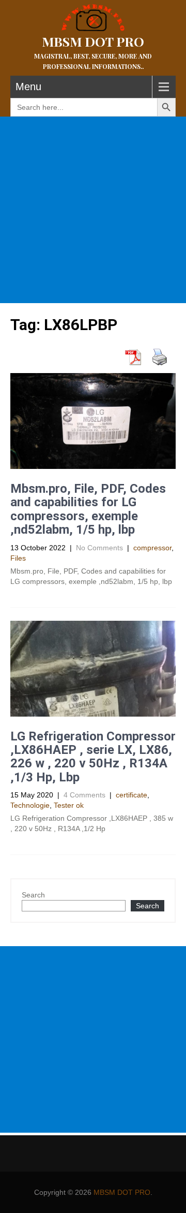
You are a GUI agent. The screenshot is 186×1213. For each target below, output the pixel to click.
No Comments (99, 548)
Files (18, 558)
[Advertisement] (93, 210)
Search (33, 895)
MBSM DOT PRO (122, 1192)
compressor (152, 548)
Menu (28, 86)
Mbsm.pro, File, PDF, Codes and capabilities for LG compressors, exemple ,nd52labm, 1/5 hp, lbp (88, 509)
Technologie (30, 805)
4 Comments (84, 795)
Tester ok (69, 805)
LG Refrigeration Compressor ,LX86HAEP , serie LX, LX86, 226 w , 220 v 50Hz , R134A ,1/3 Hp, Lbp (93, 756)
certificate (131, 795)
